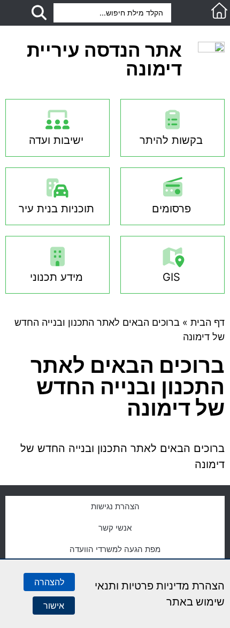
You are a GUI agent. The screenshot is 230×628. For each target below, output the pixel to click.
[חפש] (38, 12)
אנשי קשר (115, 528)
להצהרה (49, 582)
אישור (53, 605)
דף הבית (207, 322)
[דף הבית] (219, 11)
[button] (198, 13)
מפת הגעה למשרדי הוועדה (115, 549)
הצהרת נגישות (115, 506)
